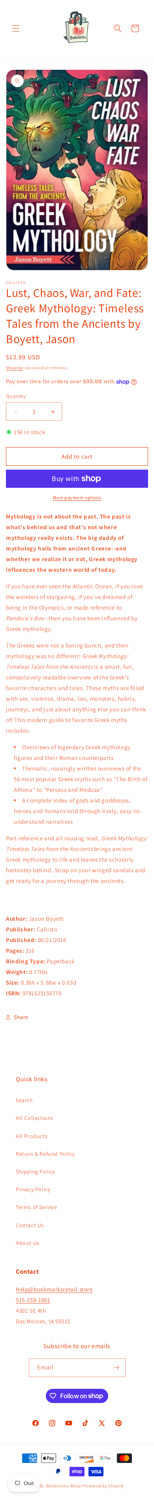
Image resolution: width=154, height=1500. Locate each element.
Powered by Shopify (103, 1486)
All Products (31, 1136)
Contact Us (30, 1225)
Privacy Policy (33, 1189)
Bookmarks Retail (64, 1486)
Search (24, 1100)
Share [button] (21, 1017)
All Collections (34, 1117)
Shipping (14, 367)
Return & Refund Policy (45, 1153)
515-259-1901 (33, 1300)
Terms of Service (36, 1207)
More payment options (77, 497)
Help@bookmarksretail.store (54, 1289)
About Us (27, 1242)
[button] (15, 28)
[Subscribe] (116, 1367)
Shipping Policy (35, 1171)
